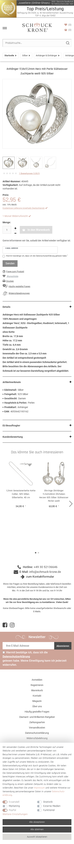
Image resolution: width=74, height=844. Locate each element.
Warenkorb (69, 30)
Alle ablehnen (37, 829)
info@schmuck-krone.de (45, 571)
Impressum (39, 787)
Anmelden (37, 679)
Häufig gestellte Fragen (37, 711)
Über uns (37, 706)
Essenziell (14, 802)
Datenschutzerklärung (37, 733)
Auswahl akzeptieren (37, 836)
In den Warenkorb (38, 229)
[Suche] (67, 43)
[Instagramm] (12, 625)
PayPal (12, 810)
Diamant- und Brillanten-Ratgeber (37, 717)
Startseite (9, 55)
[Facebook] (5, 625)
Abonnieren (62, 646)
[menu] (5, 28)
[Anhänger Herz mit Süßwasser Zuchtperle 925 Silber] (37, 114)
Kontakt (37, 695)
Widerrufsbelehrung (37, 738)
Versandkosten (37, 727)
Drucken (10, 281)
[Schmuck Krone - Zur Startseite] (37, 27)
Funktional (49, 810)
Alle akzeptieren (37, 822)
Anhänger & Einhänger (46, 55)
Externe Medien (51, 806)
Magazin (37, 701)
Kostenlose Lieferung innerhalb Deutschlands (24, 208)
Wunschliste (69, 25)
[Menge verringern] (15, 233)
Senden (10, 263)
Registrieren (37, 685)
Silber (25, 55)
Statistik (48, 802)
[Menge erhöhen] (15, 228)
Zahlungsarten (37, 722)
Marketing (14, 806)
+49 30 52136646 (45, 567)
